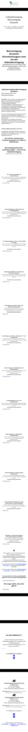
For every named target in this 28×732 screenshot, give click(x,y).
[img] (14, 4)
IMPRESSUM (14, 725)
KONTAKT (13, 724)
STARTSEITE (5, 724)
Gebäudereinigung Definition (14, 154)
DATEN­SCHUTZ (21, 724)
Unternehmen (17, 100)
